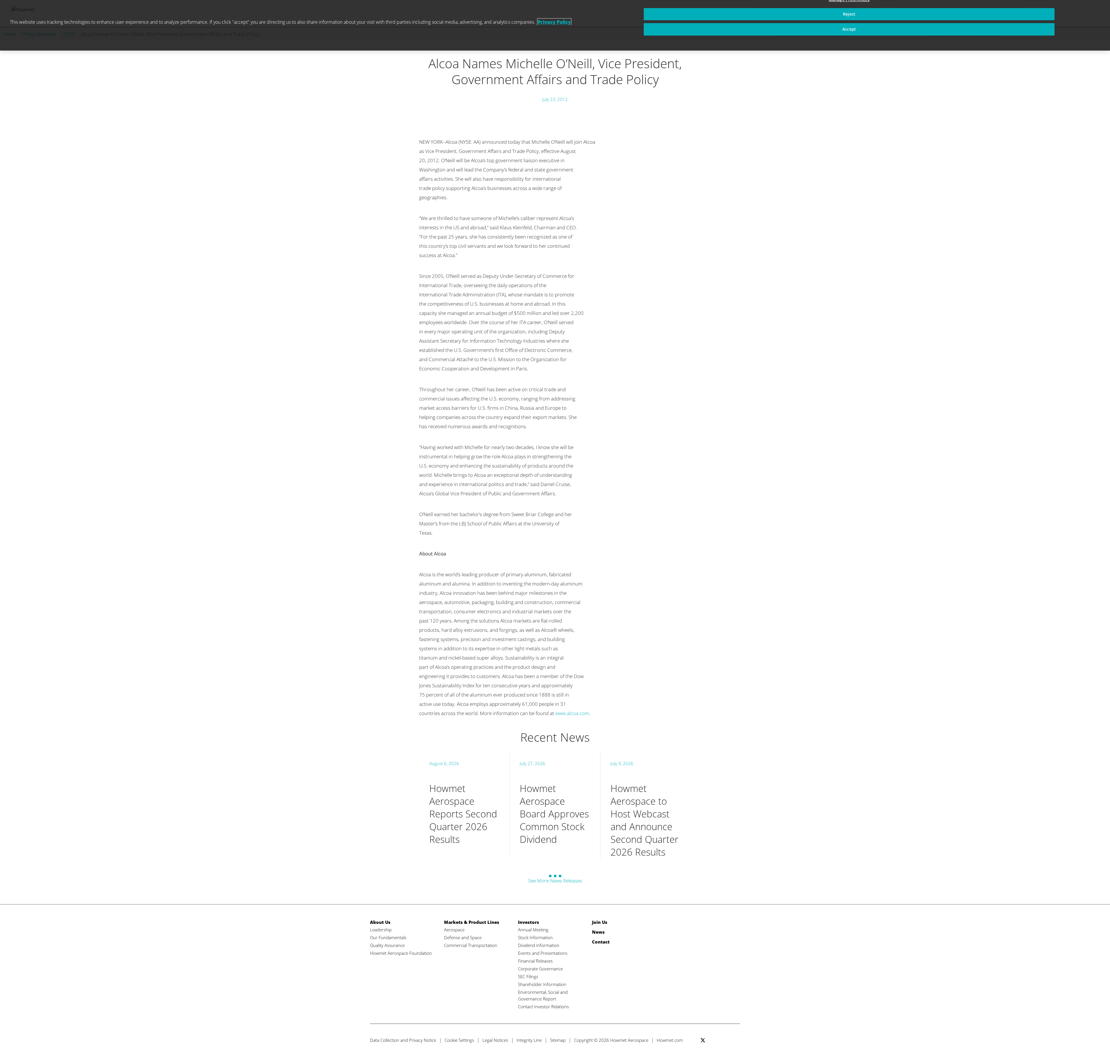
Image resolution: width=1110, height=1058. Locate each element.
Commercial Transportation (470, 945)
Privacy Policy (554, 22)
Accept (849, 29)
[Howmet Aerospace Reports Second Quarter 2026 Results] (464, 804)
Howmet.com (670, 1040)
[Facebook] (713, 1040)
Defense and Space (463, 937)
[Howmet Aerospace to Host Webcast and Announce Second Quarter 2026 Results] (645, 804)
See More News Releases (555, 880)
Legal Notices (495, 1040)
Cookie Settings (459, 1040)
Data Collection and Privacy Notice (403, 1040)
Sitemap (558, 1040)
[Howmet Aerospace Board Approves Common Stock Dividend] (555, 804)
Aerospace (454, 930)
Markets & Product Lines (471, 922)
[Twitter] (703, 1040)
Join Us (599, 922)
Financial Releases (535, 961)
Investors (528, 922)
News (598, 932)
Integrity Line (529, 1040)
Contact (601, 942)
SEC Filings (528, 976)
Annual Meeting (533, 930)
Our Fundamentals (388, 937)
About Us (380, 922)
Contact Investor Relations (543, 1006)
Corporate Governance (540, 969)
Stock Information (535, 937)
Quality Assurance (387, 945)
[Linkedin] (724, 1040)
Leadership (381, 930)
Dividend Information (538, 945)
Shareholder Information (542, 984)
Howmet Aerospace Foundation (401, 953)
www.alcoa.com (572, 713)
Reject (849, 14)
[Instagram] (735, 1040)
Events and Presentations (542, 953)
